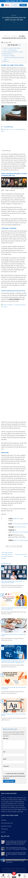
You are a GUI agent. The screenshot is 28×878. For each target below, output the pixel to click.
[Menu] (2, 5)
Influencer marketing (8, 55)
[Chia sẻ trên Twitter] (12, 546)
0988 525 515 (17, 518)
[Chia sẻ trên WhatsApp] (7, 546)
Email (5, 759)
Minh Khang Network (20, 527)
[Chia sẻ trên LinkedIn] (21, 546)
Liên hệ (20, 1)
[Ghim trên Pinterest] (18, 546)
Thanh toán (13, 1)
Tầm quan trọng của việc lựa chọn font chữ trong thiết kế (13, 714)
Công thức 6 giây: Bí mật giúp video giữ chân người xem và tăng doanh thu (14, 608)
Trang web (6, 766)
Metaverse (5, 61)
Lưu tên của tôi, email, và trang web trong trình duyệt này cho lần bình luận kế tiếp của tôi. (14, 776)
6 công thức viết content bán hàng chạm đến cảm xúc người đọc (13, 688)
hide (19, 45)
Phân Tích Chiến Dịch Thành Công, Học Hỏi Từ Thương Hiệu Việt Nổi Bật (12, 582)
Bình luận (6, 738)
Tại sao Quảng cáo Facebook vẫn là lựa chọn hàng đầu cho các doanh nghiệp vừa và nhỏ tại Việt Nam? (16, 842)
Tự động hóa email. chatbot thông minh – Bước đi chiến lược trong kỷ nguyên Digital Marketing (13, 661)
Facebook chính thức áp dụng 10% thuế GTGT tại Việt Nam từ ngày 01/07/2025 (15, 860)
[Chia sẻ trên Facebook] (9, 546)
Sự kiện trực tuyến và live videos (11, 48)
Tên (4, 752)
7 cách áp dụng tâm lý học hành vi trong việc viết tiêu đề (13, 635)
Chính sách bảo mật (7, 823)
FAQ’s (17, 1)
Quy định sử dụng (6, 826)
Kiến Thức (14, 15)
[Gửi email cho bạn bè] (15, 546)
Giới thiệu (7, 1)
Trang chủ (6, 36)
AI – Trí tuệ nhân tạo (10, 50)
